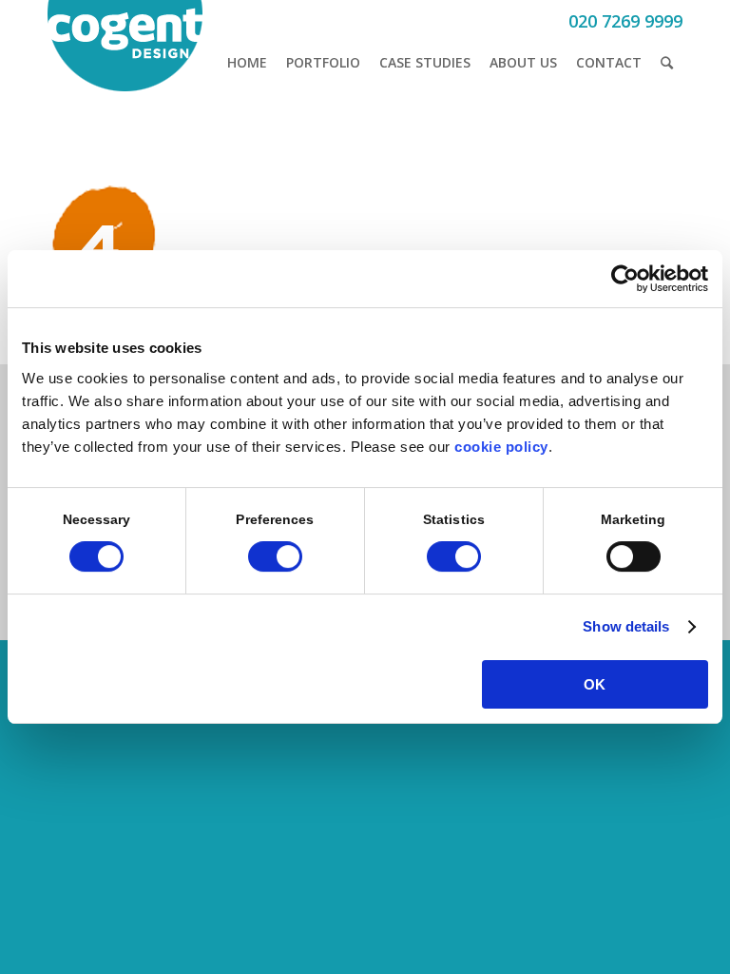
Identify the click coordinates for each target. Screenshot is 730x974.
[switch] (275, 556)
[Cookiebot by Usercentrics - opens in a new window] (625, 278)
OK (594, 684)
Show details (626, 626)
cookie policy (501, 446)
